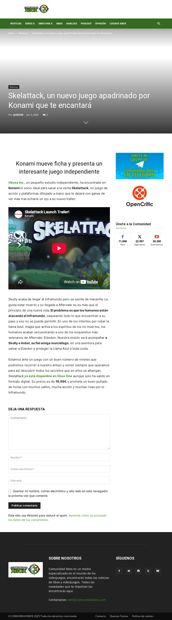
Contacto (100, 616)
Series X (30, 23)
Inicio (11, 33)
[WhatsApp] (57, 148)
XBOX (59, 23)
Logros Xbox (118, 23)
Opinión (100, 23)
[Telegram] (67, 148)
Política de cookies (143, 616)
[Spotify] (138, 571)
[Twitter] (48, 148)
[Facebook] (38, 148)
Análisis (71, 23)
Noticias (15, 23)
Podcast (86, 23)
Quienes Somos (119, 616)
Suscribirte (157, 235)
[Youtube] (157, 571)
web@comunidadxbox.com (87, 600)
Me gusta (123, 235)
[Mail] (128, 571)
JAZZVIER (18, 114)
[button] (159, 24)
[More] (77, 148)
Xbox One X (45, 23)
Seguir (140, 235)
